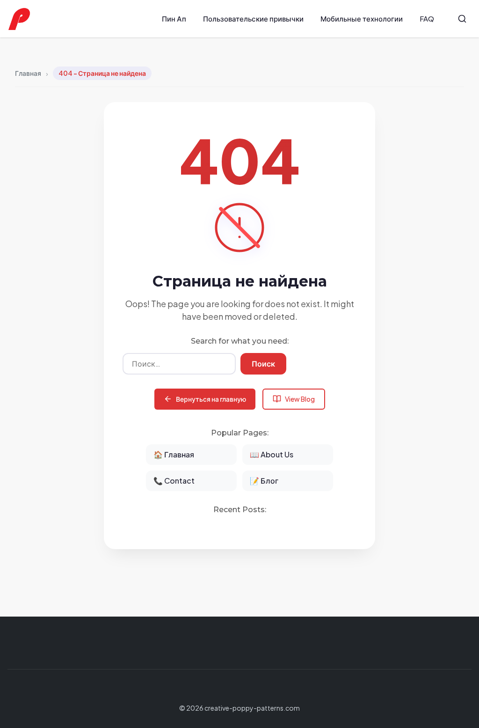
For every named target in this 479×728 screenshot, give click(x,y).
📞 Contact (174, 480)
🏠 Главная (173, 454)
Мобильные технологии (361, 18)
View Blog (300, 399)
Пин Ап (174, 18)
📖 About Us (271, 454)
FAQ (427, 18)
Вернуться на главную (211, 399)
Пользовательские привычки (253, 18)
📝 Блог (264, 480)
